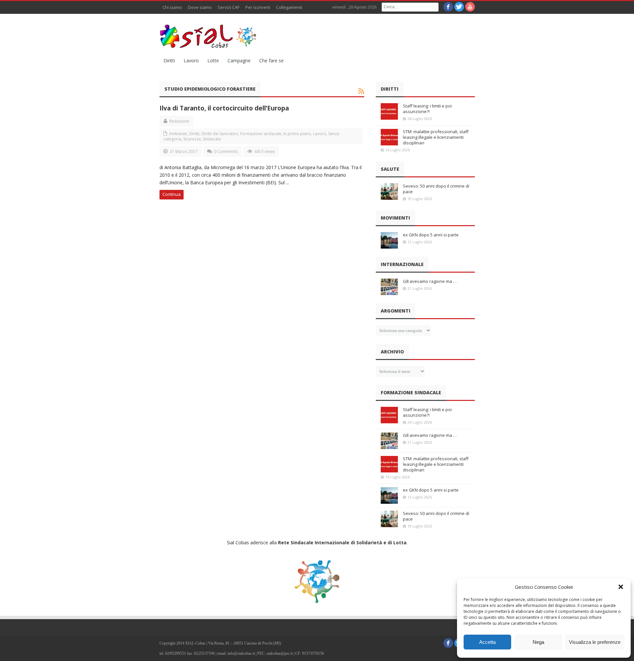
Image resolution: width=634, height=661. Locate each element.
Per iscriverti (257, 7)
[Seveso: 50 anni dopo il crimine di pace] (389, 191)
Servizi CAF (228, 7)
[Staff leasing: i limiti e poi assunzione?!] (389, 111)
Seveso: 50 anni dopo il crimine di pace (436, 189)
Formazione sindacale (260, 133)
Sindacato (212, 139)
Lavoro (191, 60)
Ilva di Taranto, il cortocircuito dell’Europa (224, 108)
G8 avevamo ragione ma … (430, 281)
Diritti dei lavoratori (219, 133)
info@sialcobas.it (241, 653)
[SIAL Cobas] (209, 36)
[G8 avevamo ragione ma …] (389, 287)
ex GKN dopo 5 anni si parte (431, 235)
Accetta (487, 642)
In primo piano (297, 133)
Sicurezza (192, 139)
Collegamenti (289, 7)
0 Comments (226, 151)
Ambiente (178, 133)
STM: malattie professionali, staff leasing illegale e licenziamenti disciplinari (436, 137)
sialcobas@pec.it (279, 653)
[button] (620, 587)
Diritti (169, 60)
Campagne (239, 60)
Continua (171, 194)
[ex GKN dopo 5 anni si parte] (389, 240)
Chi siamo (172, 7)
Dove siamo (200, 7)
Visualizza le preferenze (594, 642)
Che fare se (271, 60)
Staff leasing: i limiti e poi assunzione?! (427, 108)
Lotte (213, 60)
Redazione (179, 121)
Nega (538, 642)
